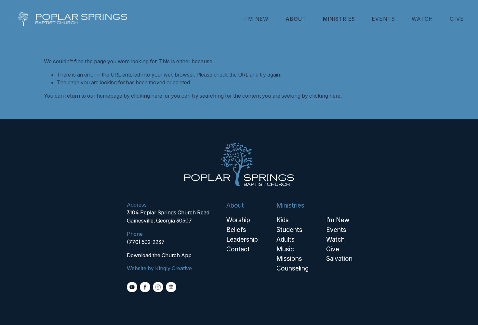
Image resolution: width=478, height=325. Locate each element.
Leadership (242, 239)
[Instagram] (158, 287)
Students (289, 230)
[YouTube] (132, 287)
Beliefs (236, 230)
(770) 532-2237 (146, 242)
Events (383, 19)
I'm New (256, 19)
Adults (285, 239)
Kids (282, 220)
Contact (238, 249)
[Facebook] (145, 287)
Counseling (292, 268)
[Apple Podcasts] (171, 287)
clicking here (146, 95)
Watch (422, 19)
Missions (289, 258)
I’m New (337, 220)
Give (456, 19)
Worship (238, 220)
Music (285, 249)
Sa (329, 258)
